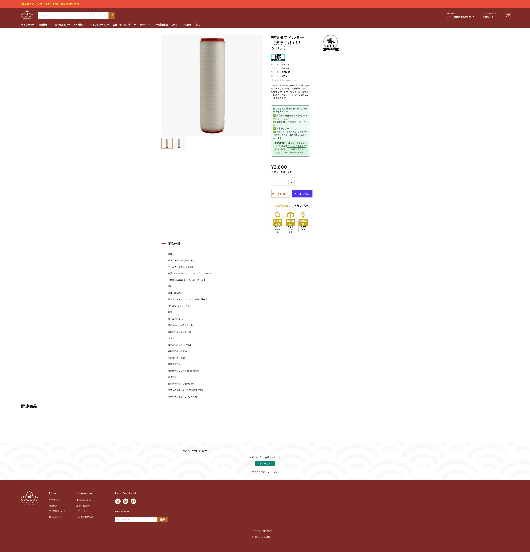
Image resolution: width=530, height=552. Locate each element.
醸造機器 (43, 24)
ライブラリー (28, 24)
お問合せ (187, 24)
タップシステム (98, 24)
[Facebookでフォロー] (133, 501)
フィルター (286, 64)
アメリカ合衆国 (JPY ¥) (263, 531)
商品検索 (53, 505)
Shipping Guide (84, 500)
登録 (162, 519)
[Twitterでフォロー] (125, 501)
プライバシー (82, 511)
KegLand (285, 68)
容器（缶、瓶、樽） (123, 24)
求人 (198, 24)
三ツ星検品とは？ (57, 511)
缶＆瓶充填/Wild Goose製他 (69, 24)
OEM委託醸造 (161, 24)
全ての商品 (54, 500)
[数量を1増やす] (291, 182)
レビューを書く (265, 463)
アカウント (488, 16)
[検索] (111, 15)
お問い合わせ (55, 517)
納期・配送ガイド (283, 172)
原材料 (143, 24)
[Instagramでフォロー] (118, 501)
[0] (507, 15)
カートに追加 (280, 194)
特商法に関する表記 (85, 517)
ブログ (175, 24)
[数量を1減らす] (274, 182)
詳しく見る (302, 205)
